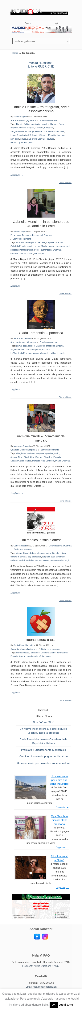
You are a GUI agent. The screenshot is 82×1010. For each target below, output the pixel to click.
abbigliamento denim (25, 453)
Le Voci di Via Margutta (20, 353)
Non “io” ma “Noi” (43, 722)
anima (19, 346)
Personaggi (15, 235)
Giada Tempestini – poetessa (41, 333)
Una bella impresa (28, 450)
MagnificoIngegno (56, 135)
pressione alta (57, 560)
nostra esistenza (57, 246)
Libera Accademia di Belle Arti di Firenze (28, 135)
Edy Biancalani (34, 557)
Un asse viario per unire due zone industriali (43, 763)
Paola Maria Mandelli (23, 645)
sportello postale (18, 253)
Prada (58, 461)
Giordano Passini (51, 131)
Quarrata (31, 120)
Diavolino (48, 457)
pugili (67, 560)
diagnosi (41, 553)
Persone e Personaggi (32, 235)
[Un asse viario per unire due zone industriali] (30, 798)
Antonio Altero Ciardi (19, 457)
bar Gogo (29, 242)
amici (56, 453)
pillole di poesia (58, 353)
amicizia (20, 242)
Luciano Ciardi (17, 461)
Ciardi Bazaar (36, 457)
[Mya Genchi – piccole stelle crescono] (30, 838)
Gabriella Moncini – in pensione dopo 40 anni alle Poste (41, 224)
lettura (22, 656)
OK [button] (53, 1004)
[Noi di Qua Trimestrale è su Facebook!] (37, 939)
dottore (63, 553)
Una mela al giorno (28, 649)
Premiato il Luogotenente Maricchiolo (43, 749)
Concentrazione (48, 653)
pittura (23, 139)
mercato (36, 461)
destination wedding (40, 124)
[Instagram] (45, 939)
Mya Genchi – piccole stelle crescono (59, 820)
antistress (35, 653)
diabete (33, 553)
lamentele (60, 557)
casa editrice (29, 346)
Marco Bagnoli (20, 117)
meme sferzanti (42, 560)
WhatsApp (39, 253)
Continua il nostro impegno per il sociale (43, 756)
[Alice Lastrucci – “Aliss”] (30, 878)
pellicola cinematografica (21, 250)
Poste (36, 250)
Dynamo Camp (57, 124)
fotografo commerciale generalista (26, 131)
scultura (50, 139)
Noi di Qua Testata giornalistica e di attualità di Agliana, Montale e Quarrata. (39, 10)
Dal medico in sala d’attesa (41, 540)
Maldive (44, 246)
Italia (62, 131)
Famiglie (39, 128)
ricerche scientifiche (35, 656)
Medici (22, 560)
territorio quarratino (19, 142)
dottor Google (52, 553)
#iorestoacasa (22, 653)
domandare (40, 242)
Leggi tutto (66, 1004)
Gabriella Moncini (18, 246)
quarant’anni (46, 250)
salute (48, 656)
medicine (30, 560)
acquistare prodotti (44, 453)
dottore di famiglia (18, 557)
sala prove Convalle (36, 139)
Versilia (30, 253)
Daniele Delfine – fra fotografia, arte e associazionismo (41, 109)
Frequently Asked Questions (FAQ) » (41, 966)
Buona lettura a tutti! (41, 640)
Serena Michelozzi (22, 338)
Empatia (14, 128)
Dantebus (40, 346)
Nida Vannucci (47, 461)
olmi (67, 246)
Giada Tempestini (33, 349)
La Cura (46, 349)
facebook (59, 242)
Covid (25, 553)
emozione (50, 346)
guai (53, 557)
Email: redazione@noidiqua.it (41, 987)
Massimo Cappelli (22, 446)
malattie (14, 560)
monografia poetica (41, 353)
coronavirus (62, 653)
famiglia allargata (26, 128)
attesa (19, 553)
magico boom (33, 246)
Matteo (28, 461)
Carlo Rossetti (20, 546)
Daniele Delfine (23, 124)
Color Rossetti (55, 546)
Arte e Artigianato (18, 120)
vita (30, 142)
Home (15, 53)
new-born (14, 139)
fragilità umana (17, 349)
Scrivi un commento (49, 120)
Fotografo (48, 128)
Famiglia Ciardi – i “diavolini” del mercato (41, 438)
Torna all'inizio (65, 183)
